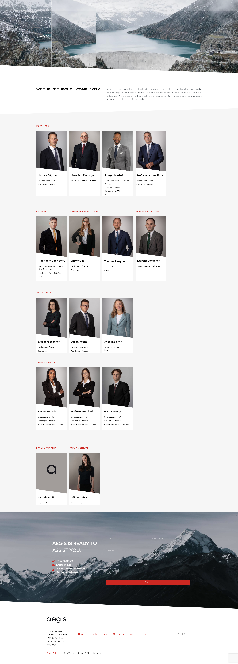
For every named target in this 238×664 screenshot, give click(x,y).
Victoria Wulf (46, 497)
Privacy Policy (52, 653)
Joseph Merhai (114, 175)
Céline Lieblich (80, 497)
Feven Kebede (47, 411)
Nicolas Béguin (47, 175)
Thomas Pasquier (115, 261)
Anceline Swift (113, 341)
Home (81, 634)
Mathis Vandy (112, 411)
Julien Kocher (79, 341)
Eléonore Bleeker (49, 341)
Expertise (94, 634)
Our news (118, 634)
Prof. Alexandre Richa (149, 175)
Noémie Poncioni (82, 411)
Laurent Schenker (148, 260)
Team (106, 634)
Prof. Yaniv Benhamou (52, 260)
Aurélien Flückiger (83, 175)
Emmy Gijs (77, 260)
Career (131, 634)
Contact (143, 634)
